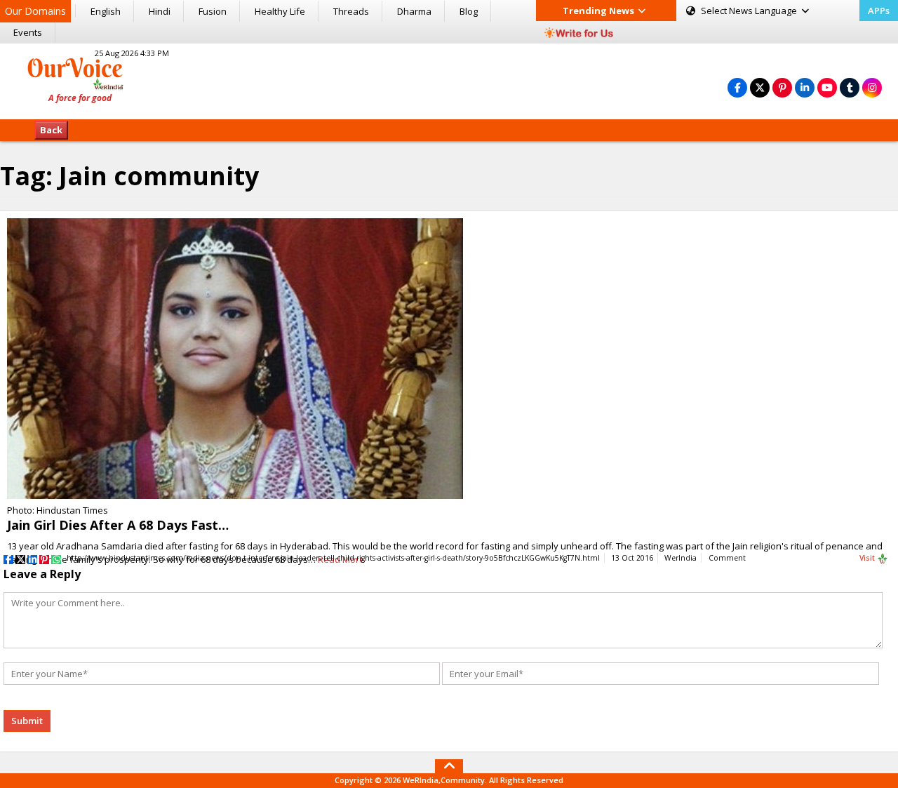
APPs (879, 10)
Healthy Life (280, 11)
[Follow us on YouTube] (827, 87)
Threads (351, 11)
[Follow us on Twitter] (760, 87)
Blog (469, 11)
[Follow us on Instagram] (872, 87)
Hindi (159, 11)
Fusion (213, 11)
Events (27, 32)
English (106, 11)
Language (750, 10)
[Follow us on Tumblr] (849, 87)
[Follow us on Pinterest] (782, 87)
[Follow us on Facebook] (737, 87)
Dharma (414, 11)
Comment (727, 558)
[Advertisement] (449, 79)
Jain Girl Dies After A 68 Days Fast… (118, 524)
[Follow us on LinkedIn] (805, 87)
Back (51, 129)
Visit (868, 558)
